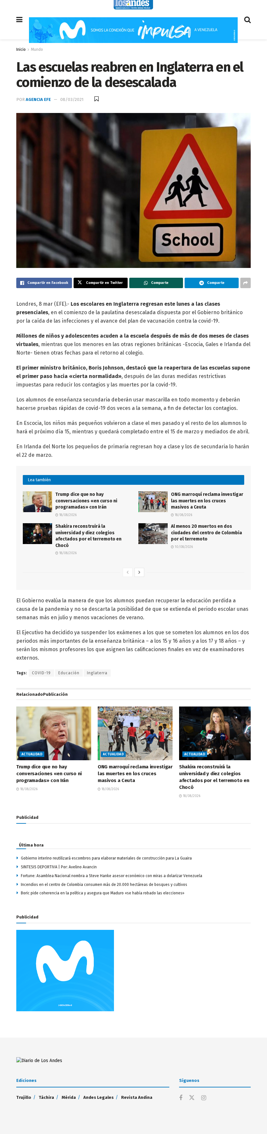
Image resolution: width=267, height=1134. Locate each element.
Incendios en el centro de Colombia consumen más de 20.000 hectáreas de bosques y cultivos (104, 884)
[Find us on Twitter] (192, 1098)
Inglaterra (97, 673)
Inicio (21, 49)
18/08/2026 (67, 515)
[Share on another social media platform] (245, 283)
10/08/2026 (183, 547)
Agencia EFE (38, 99)
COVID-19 (41, 673)
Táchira (46, 1097)
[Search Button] (247, 19)
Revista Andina (136, 1097)
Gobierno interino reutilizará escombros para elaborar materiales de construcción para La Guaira (106, 858)
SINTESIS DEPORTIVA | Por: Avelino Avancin (59, 867)
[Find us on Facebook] (180, 1098)
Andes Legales (98, 1097)
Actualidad (31, 754)
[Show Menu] (19, 19)
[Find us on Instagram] (203, 1098)
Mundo (37, 49)
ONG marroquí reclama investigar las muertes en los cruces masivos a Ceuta (207, 501)
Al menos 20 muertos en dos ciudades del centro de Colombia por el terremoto (206, 533)
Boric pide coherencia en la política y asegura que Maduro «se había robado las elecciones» (102, 893)
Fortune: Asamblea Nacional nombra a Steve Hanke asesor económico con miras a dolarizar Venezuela (111, 876)
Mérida (69, 1097)
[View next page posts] (139, 572)
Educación (68, 673)
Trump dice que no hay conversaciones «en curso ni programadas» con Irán (86, 501)
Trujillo (23, 1097)
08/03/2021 (71, 99)
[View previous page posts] (128, 572)
